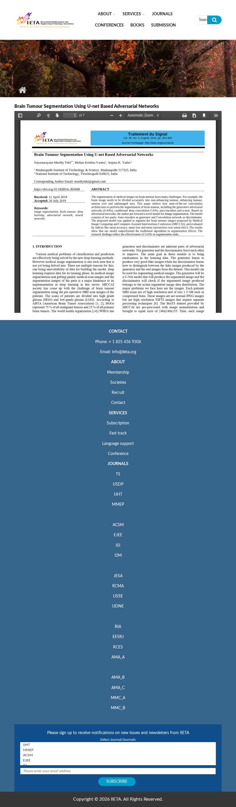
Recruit (118, 393)
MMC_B (118, 708)
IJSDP (118, 484)
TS (118, 474)
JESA (118, 576)
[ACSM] (118, 755)
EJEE (118, 535)
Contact (118, 403)
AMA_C (118, 688)
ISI (118, 545)
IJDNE (118, 606)
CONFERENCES (109, 25)
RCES (118, 647)
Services (132, 14)
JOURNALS (118, 464)
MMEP (118, 505)
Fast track (118, 433)
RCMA (118, 586)
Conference (118, 454)
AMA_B (118, 678)
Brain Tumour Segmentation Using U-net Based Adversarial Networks (86, 106)
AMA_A (118, 657)
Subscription (118, 423)
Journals (162, 14)
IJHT (118, 494)
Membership (118, 372)
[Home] (45, 19)
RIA (118, 627)
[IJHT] (118, 744)
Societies (118, 383)
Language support (118, 444)
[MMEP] (118, 750)
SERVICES (118, 413)
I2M (118, 556)
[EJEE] (118, 760)
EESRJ (118, 637)
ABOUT (118, 362)
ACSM (118, 525)
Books (137, 25)
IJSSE (118, 596)
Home (22, 90)
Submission (163, 25)
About (105, 14)
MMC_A (118, 698)
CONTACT (118, 332)
